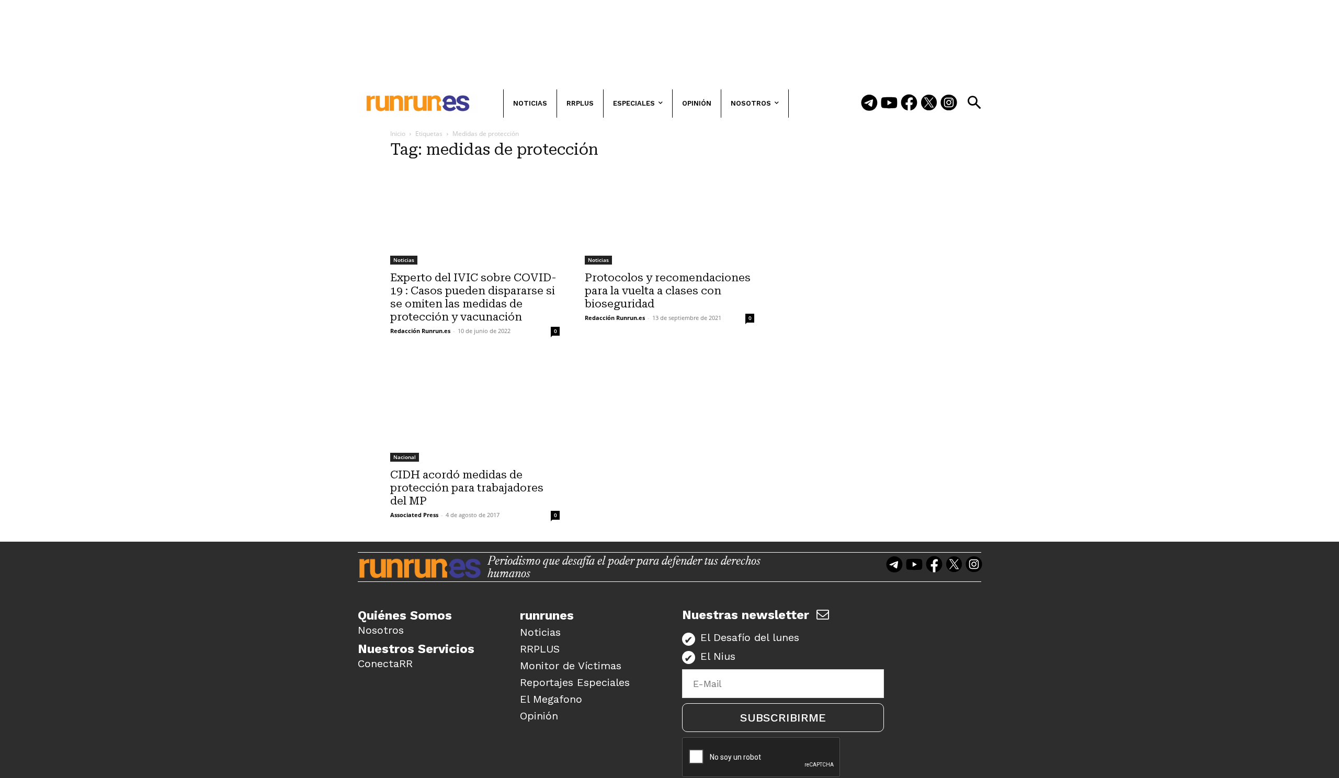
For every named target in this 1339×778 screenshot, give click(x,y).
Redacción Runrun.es (420, 331)
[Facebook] (909, 103)
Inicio (397, 133)
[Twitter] (929, 103)
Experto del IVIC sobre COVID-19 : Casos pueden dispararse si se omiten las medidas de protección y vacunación (473, 297)
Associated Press (414, 515)
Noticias (403, 260)
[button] (974, 102)
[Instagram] (948, 103)
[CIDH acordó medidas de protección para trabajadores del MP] (475, 410)
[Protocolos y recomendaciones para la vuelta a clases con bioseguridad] (669, 217)
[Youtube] (889, 103)
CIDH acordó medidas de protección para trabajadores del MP (466, 487)
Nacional (404, 457)
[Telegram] (869, 103)
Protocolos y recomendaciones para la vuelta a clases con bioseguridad (668, 290)
